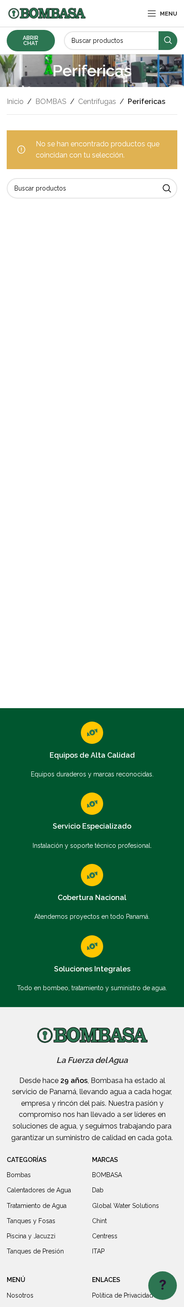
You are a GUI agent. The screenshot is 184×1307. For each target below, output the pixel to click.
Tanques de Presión (35, 1251)
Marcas (105, 1159)
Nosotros (20, 1295)
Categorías (26, 1159)
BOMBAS (51, 101)
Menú (16, 1279)
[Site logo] (47, 12)
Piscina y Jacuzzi (31, 1236)
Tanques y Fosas (31, 1220)
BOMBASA (107, 1174)
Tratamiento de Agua (37, 1205)
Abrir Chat (30, 40)
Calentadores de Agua (39, 1190)
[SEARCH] (168, 40)
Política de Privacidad (122, 1295)
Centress (104, 1236)
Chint (99, 1220)
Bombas (19, 1174)
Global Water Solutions (125, 1205)
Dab (98, 1190)
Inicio (15, 101)
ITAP (98, 1251)
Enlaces (106, 1279)
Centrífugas (97, 101)
